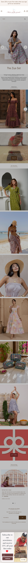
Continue (7, 558)
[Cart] (27, 11)
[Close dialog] (25, 534)
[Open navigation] (2, 11)
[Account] (24, 11)
